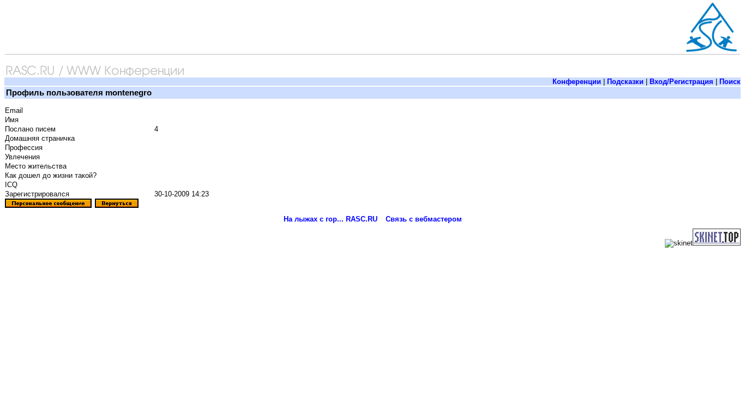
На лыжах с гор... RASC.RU (330, 219)
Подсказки (625, 81)
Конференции (576, 81)
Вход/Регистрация (681, 81)
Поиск (730, 81)
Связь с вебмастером (424, 219)
